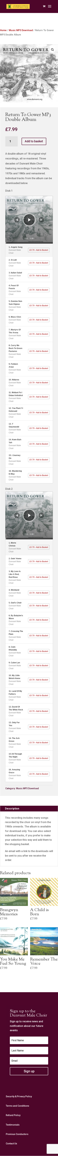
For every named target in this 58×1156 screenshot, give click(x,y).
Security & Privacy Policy (19, 1096)
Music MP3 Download (21, 30)
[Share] (48, 200)
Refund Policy (13, 1115)
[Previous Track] (17, 220)
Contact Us (11, 1143)
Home (3, 30)
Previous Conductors (17, 1134)
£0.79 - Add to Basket (38, 250)
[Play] (29, 219)
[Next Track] (41, 220)
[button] (52, 50)
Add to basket (34, 141)
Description (12, 808)
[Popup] (44, 200)
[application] (29, 220)
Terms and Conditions (17, 1106)
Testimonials (12, 1124)
